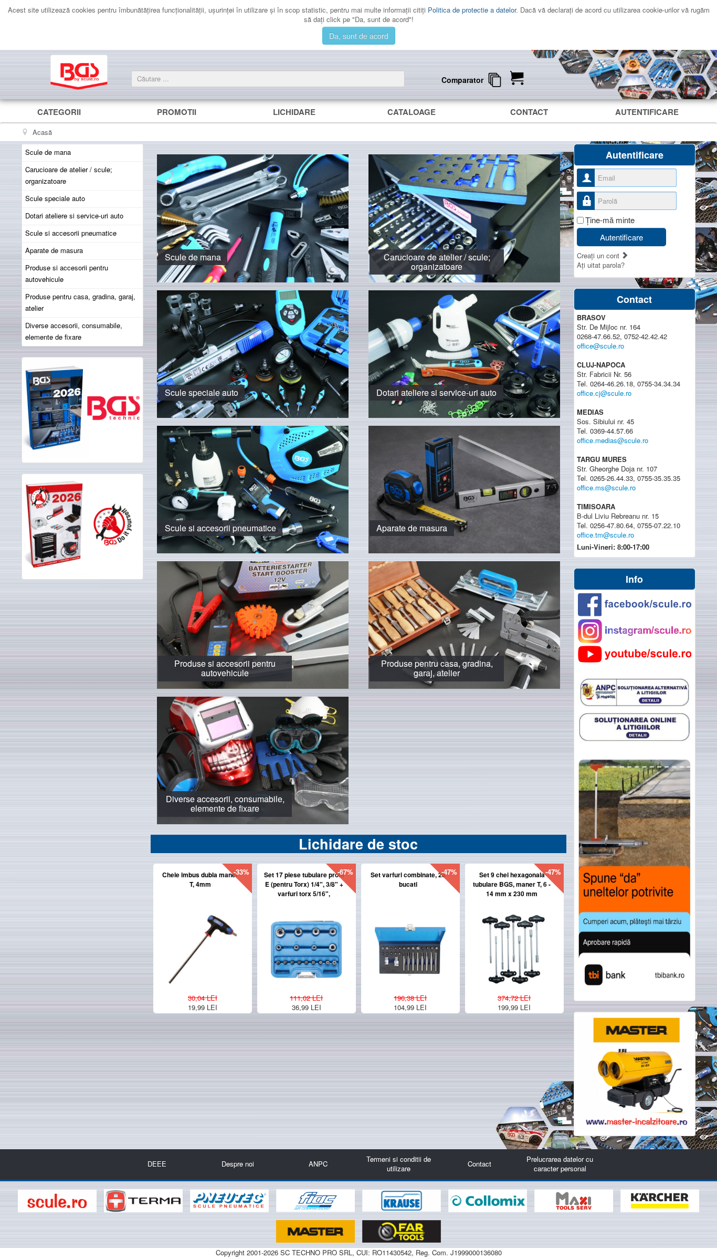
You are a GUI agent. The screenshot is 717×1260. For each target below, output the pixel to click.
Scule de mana (48, 152)
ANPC (318, 1164)
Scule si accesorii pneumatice (71, 233)
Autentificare (647, 112)
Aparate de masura (54, 250)
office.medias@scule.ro (612, 440)
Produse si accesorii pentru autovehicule (66, 273)
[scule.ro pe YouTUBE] (634, 654)
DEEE (156, 1164)
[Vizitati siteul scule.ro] (58, 1201)
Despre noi (238, 1164)
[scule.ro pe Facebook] (634, 604)
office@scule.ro (600, 346)
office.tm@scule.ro (605, 535)
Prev (140, 941)
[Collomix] (489, 1201)
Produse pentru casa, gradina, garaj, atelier (80, 302)
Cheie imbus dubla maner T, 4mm (200, 879)
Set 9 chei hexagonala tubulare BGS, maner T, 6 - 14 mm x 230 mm (512, 884)
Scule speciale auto (55, 198)
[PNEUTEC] (230, 1201)
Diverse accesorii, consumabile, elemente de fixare (73, 331)
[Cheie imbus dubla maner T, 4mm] (202, 945)
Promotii (176, 112)
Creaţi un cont (599, 255)
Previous (164, 144)
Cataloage (411, 112)
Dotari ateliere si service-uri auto (74, 215)
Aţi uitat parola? (601, 265)
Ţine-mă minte (610, 220)
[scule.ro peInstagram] (634, 631)
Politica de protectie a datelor (472, 10)
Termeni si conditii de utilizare (398, 1163)
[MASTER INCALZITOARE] (316, 1231)
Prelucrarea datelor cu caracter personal (559, 1163)
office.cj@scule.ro (604, 393)
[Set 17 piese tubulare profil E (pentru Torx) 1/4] (306, 945)
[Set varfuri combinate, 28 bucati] (410, 945)
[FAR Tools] (402, 1231)
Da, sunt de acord (358, 35)
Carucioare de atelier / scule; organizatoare (68, 175)
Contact (529, 112)
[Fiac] (316, 1201)
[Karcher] (660, 1201)
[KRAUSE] (403, 1201)
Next (552, 144)
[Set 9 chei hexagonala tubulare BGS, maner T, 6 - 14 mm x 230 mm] (514, 945)
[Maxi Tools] (575, 1201)
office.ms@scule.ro (606, 487)
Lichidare (294, 112)
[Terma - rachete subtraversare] (144, 1201)
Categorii (59, 112)
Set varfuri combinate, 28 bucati (408, 879)
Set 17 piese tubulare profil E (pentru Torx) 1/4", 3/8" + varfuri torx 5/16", (304, 884)
